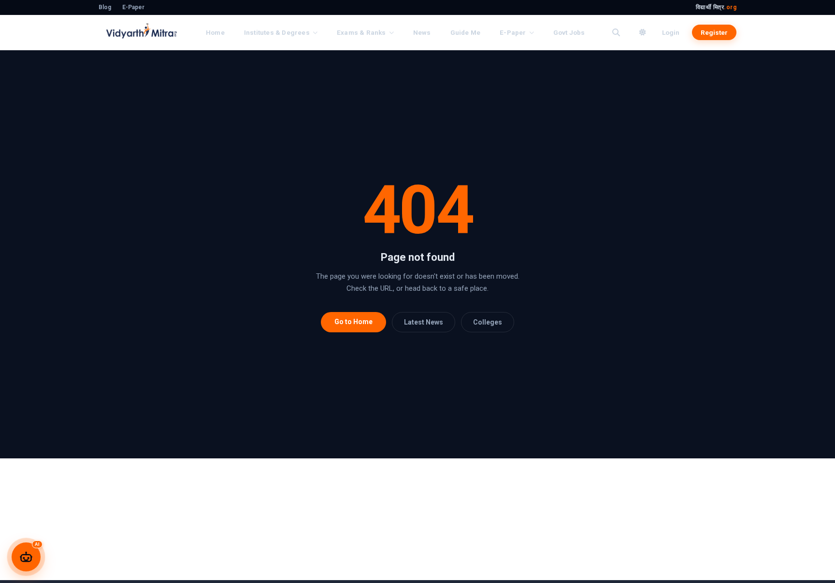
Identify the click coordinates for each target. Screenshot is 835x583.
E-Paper (133, 7)
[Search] (616, 32)
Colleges (487, 322)
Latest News (423, 322)
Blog (105, 7)
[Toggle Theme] (642, 32)
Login (670, 32)
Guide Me (465, 32)
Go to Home (353, 322)
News (422, 32)
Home (215, 32)
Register (714, 32)
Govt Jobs (569, 32)
